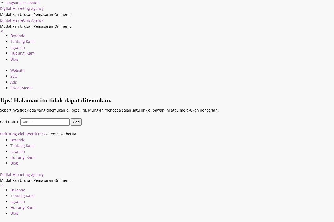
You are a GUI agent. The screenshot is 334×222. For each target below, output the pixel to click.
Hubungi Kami (22, 53)
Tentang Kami (22, 41)
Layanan (17, 47)
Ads (13, 82)
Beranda (17, 35)
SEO (13, 76)
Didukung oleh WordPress (22, 133)
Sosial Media (21, 87)
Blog (14, 59)
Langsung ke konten (22, 2)
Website (17, 70)
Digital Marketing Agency (22, 8)
